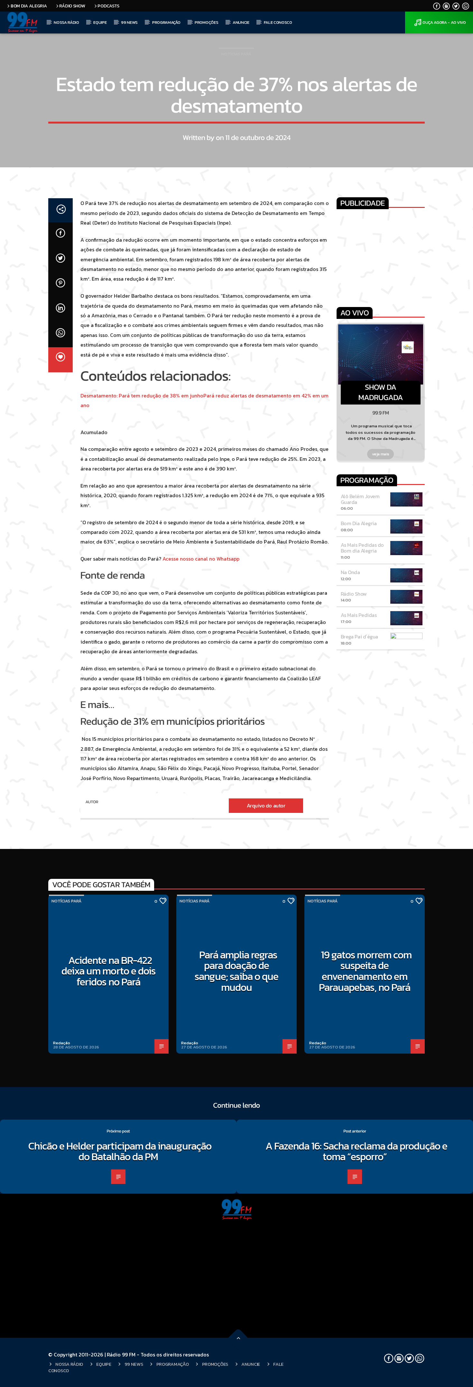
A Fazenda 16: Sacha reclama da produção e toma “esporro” (356, 1151)
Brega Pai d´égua (359, 636)
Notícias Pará (236, 54)
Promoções (206, 22)
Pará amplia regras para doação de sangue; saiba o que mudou (236, 971)
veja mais (381, 454)
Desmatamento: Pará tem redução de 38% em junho (141, 395)
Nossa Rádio (66, 22)
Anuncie (241, 22)
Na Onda (350, 572)
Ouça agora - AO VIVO (444, 22)
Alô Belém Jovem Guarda (360, 499)
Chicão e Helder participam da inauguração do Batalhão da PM (120, 1151)
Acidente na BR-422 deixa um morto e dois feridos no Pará (108, 971)
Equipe (100, 22)
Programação (166, 22)
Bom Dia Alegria (29, 5)
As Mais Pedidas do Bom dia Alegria (362, 547)
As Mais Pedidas (359, 615)
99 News (129, 22)
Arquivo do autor (266, 805)
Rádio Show (72, 5)
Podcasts (108, 5)
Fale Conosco (278, 22)
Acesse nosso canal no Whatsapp (200, 559)
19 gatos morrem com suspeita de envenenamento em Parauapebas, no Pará (365, 971)
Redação (61, 1043)
